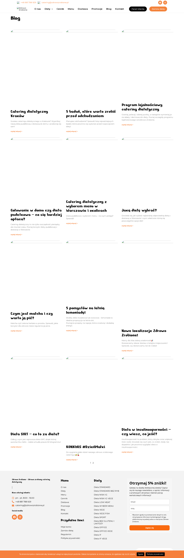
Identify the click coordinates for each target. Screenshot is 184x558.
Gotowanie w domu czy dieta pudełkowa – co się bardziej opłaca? (36, 215)
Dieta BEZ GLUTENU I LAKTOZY (104, 522)
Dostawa (65, 502)
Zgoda (140, 554)
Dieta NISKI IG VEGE (103, 498)
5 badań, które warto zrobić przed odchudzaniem (91, 113)
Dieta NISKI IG (100, 494)
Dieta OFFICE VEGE (103, 531)
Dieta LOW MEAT (102, 502)
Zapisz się (149, 528)
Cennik (64, 498)
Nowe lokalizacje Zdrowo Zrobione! (144, 333)
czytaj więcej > (16, 131)
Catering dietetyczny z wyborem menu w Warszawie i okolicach (86, 206)
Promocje (65, 506)
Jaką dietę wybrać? (139, 210)
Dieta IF (97, 535)
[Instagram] (165, 3)
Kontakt (64, 513)
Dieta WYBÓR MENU (104, 506)
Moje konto (66, 527)
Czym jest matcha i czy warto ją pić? (32, 316)
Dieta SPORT (100, 517)
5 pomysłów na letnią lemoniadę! (85, 310)
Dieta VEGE (99, 510)
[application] (51, 9)
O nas (63, 487)
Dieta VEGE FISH (102, 513)
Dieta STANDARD (102, 487)
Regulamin (66, 534)
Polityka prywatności (70, 538)
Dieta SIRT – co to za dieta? (35, 434)
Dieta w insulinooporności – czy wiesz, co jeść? (146, 432)
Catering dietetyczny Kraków (29, 113)
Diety (63, 491)
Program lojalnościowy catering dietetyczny (142, 107)
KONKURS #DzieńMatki (85, 446)
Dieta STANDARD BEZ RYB (106, 491)
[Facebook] (160, 3)
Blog (63, 510)
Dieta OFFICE (100, 527)
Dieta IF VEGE (100, 538)
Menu (63, 494)
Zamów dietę (67, 530)
